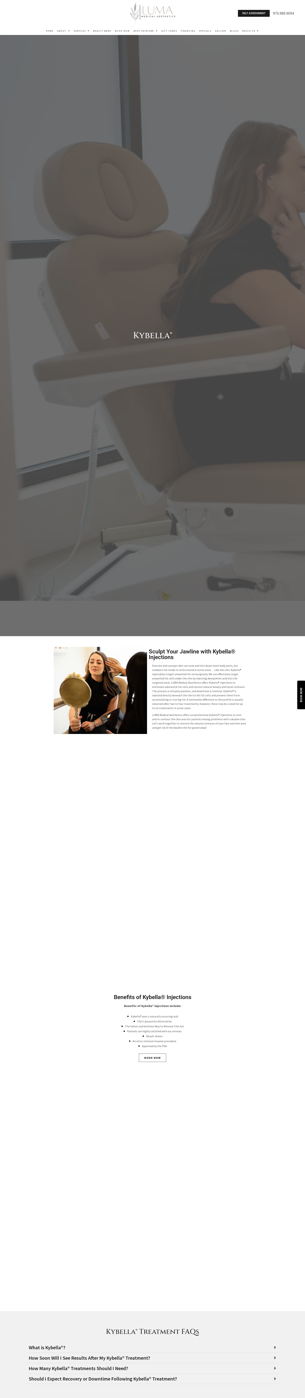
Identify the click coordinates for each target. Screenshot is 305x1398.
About (62, 30)
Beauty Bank (102, 30)
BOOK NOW (122, 30)
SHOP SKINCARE (143, 30)
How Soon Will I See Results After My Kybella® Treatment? (89, 1358)
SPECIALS (205, 30)
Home (50, 30)
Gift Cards (169, 30)
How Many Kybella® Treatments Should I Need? (78, 1368)
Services (80, 30)
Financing (188, 30)
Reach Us (248, 30)
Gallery (220, 30)
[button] (152, 1347)
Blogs (234, 30)
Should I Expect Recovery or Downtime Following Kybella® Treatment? (103, 1379)
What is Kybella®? (47, 1347)
